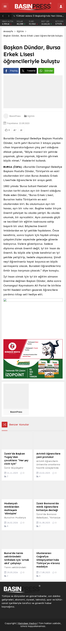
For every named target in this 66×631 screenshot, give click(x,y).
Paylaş (14, 70)
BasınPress (15, 116)
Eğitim (20, 31)
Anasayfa (8, 31)
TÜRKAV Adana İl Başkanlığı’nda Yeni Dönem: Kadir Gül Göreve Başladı (40, 16)
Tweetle (31, 70)
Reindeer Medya (27, 623)
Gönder (49, 70)
